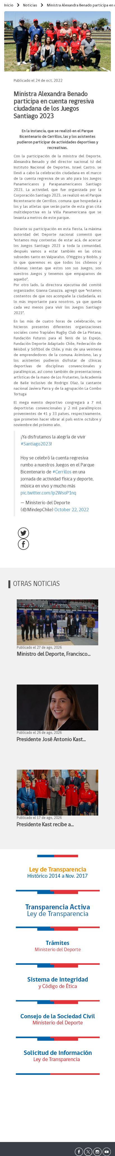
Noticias (29, 5)
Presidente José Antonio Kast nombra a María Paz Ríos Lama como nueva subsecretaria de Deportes (52, 740)
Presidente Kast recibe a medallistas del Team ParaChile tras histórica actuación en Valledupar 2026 (52, 825)
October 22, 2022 (71, 510)
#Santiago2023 (36, 444)
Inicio (8, 5)
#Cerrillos (61, 472)
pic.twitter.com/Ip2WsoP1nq (48, 493)
